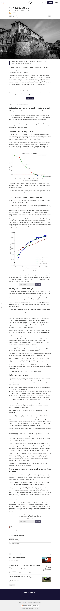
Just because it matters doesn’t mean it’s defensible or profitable (21, 559)
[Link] (7, 108)
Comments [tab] (11, 539)
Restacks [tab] (16, 539)
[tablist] (14, 539)
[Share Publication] (45, 2)
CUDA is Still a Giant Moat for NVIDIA (19, 576)
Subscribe (50, 2)
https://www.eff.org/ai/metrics (33, 180)
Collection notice (37, 602)
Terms (32, 602)
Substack (24, 608)
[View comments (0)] (14, 16)
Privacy (29, 602)
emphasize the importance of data (31, 77)
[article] (30, 559)
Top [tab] (10, 554)
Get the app (35, 605)
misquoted (43, 279)
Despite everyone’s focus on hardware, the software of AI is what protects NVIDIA (23, 578)
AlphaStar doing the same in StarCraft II (29, 300)
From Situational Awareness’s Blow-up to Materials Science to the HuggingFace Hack (22, 569)
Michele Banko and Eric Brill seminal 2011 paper (39, 219)
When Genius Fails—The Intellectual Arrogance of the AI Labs (24, 566)
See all (11, 585)
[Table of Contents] (1, 305)
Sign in (56, 2)
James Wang (13, 12)
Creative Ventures (23, 104)
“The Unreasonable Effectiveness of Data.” (19, 281)
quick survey (29, 93)
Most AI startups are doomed (17, 557)
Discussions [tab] (17, 554)
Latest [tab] (13, 554)
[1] (9, 503)
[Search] (43, 2)
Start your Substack (27, 605)
